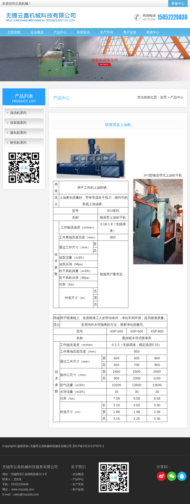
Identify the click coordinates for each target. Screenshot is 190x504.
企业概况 (37, 32)
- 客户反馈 (77, 489)
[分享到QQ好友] (182, 476)
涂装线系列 (18, 123)
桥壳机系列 (18, 142)
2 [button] (95, 77)
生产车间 (106, 32)
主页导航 (13, 32)
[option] (95, 58)
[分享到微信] (171, 476)
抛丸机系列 (18, 133)
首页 (163, 97)
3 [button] (102, 77)
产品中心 (60, 32)
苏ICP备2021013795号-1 (88, 446)
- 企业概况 (77, 474)
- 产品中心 (77, 479)
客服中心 (177, 3)
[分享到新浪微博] (161, 476)
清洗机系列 (18, 113)
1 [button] (88, 77)
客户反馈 (129, 32)
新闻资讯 (83, 32)
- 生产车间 (77, 484)
